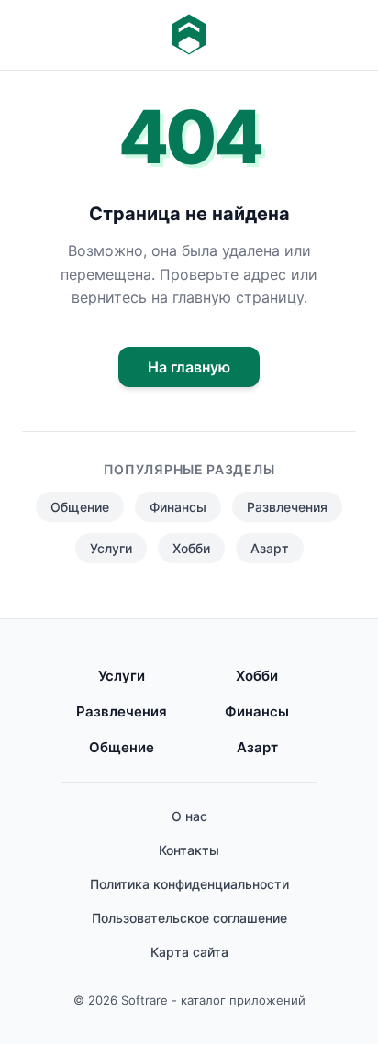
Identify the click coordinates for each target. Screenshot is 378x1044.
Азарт (269, 548)
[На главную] (189, 35)
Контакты (189, 850)
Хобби (191, 548)
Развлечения (287, 507)
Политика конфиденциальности (189, 884)
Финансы (178, 507)
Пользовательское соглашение (189, 918)
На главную (189, 367)
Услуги (111, 548)
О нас (189, 816)
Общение (79, 507)
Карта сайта (189, 952)
